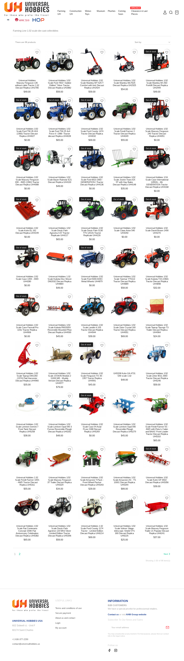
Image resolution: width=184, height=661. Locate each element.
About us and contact (65, 618)
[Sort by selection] (157, 42)
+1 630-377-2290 (20, 639)
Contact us (113, 614)
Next (166, 554)
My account (60, 628)
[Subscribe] (167, 627)
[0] (177, 12)
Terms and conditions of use (68, 608)
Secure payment (63, 613)
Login (57, 623)
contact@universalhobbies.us (26, 644)
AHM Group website (135, 614)
